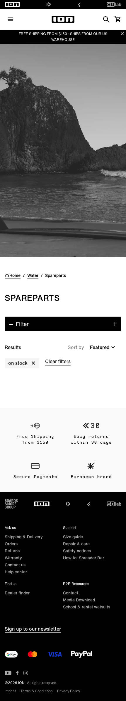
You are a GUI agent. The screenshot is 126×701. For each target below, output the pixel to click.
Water (32, 275)
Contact (70, 593)
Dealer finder (17, 593)
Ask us (10, 527)
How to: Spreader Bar (83, 558)
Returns (12, 551)
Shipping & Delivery (24, 537)
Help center (16, 572)
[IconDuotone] (48, 4)
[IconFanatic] (79, 4)
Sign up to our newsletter (33, 628)
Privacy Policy (68, 690)
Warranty (13, 558)
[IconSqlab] (114, 4)
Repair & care (76, 544)
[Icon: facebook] (17, 673)
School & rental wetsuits (86, 607)
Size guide (73, 537)
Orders (11, 544)
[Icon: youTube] (8, 673)
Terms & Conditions (36, 690)
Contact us (15, 565)
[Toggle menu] (10, 19)
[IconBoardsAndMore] (11, 504)
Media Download (79, 600)
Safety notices (77, 551)
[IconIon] (12, 4)
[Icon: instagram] (25, 673)
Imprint (10, 690)
